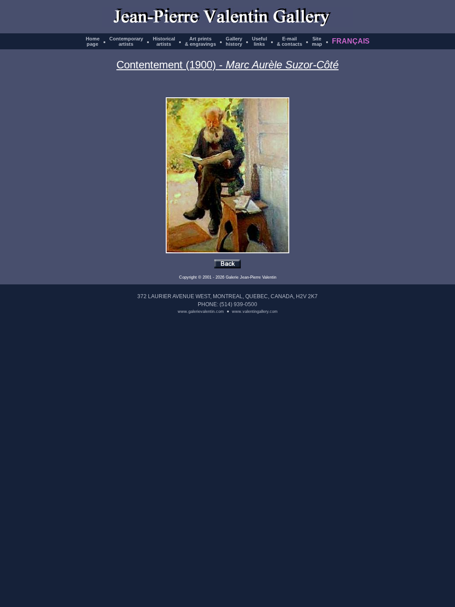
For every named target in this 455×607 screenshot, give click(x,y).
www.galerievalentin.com (201, 311)
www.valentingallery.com (255, 311)
